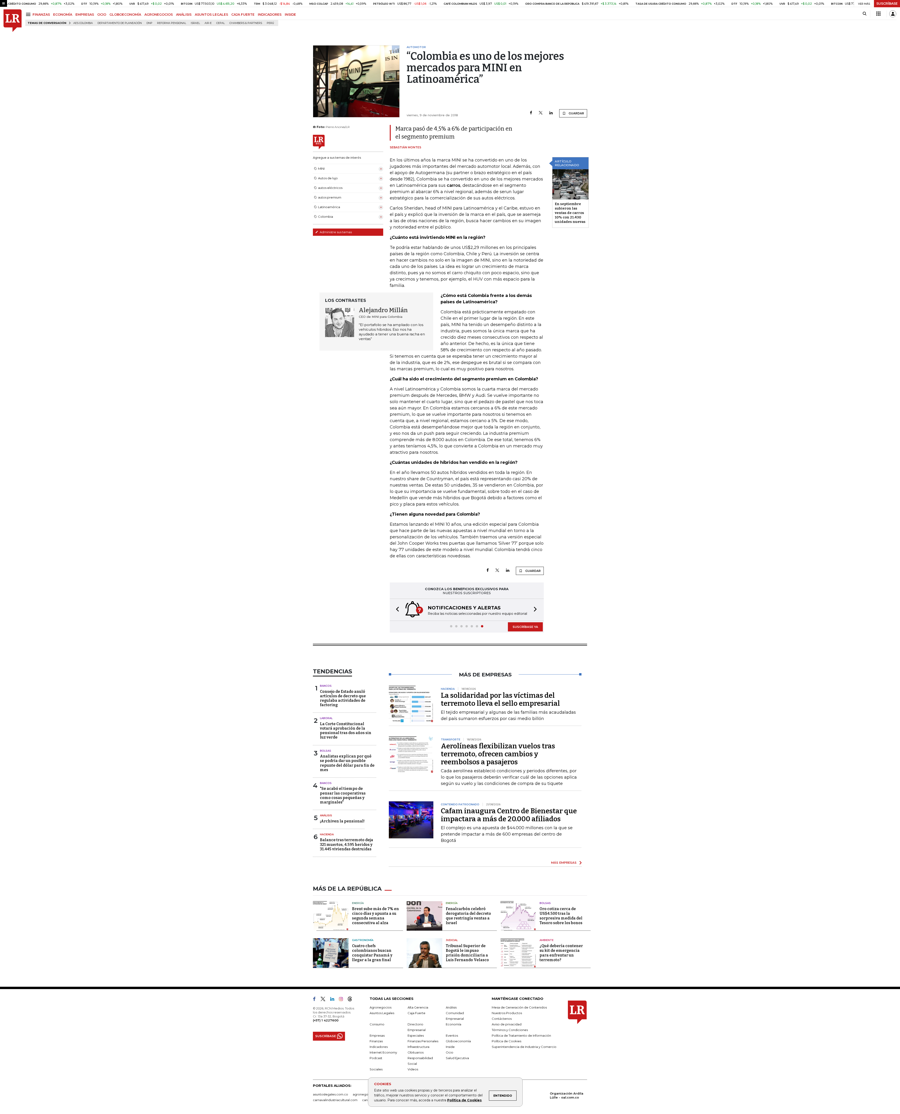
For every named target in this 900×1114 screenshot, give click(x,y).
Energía (358, 903)
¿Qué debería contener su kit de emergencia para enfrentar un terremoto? (561, 953)
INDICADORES (269, 14)
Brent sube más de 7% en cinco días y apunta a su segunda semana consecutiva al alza (375, 916)
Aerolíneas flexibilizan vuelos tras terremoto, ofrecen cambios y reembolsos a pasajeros (498, 754)
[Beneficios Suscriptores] (878, 13)
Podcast (376, 1058)
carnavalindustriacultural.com (335, 1100)
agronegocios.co (366, 1094)
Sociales (376, 1069)
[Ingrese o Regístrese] (892, 13)
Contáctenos (502, 1018)
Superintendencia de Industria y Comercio (524, 1047)
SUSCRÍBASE (887, 3)
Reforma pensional (171, 23)
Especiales (416, 1035)
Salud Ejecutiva (457, 1058)
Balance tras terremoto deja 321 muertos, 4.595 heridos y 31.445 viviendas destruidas (346, 844)
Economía (453, 1024)
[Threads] (352, 1000)
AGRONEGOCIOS (158, 14)
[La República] (13, 20)
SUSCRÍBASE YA (525, 627)
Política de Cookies (464, 1100)
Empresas (377, 1035)
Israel (195, 23)
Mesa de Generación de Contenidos (519, 1007)
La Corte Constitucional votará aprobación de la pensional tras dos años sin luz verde (345, 731)
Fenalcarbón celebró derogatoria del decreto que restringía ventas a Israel (468, 916)
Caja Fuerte (416, 1013)
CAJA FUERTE (243, 14)
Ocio (449, 1052)
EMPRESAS (84, 14)
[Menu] (29, 14)
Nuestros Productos (507, 1013)
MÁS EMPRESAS (564, 862)
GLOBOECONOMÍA (125, 14)
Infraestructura (418, 1047)
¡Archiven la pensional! (342, 821)
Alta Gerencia (418, 1007)
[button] (396, 610)
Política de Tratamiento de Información (521, 1035)
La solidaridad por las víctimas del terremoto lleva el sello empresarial (500, 699)
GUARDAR (576, 113)
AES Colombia (83, 23)
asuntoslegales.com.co (330, 1094)
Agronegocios (380, 1007)
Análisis (326, 815)
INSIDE (290, 14)
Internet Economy (383, 1052)
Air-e (208, 23)
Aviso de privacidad (506, 1024)
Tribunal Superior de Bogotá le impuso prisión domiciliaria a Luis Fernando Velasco (467, 953)
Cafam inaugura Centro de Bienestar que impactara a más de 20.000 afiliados (509, 815)
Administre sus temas (335, 232)
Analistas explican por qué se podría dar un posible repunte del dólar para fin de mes (347, 763)
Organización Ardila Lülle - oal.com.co (566, 1095)
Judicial (452, 940)
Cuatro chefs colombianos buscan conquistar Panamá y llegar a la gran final (372, 953)
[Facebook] (531, 113)
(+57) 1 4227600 (325, 1020)
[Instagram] (343, 1000)
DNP (149, 23)
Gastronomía (362, 940)
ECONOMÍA (62, 14)
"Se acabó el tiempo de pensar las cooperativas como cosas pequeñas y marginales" (343, 795)
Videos (413, 1069)
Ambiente (547, 940)
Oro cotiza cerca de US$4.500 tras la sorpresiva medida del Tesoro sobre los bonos (561, 916)
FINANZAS (41, 14)
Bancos (326, 685)
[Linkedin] (551, 113)
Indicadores (379, 1047)
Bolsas (325, 750)
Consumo (377, 1024)
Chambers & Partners (245, 23)
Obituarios (416, 1052)
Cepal (220, 23)
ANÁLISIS (183, 14)
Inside (450, 1047)
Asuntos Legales (382, 1013)
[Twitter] (541, 113)
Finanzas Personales (423, 1041)
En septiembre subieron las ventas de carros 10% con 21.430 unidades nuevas (570, 213)
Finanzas (376, 1041)
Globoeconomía (458, 1041)
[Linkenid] (334, 1000)
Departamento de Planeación (120, 23)
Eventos (452, 1035)
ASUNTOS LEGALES (211, 14)
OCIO (101, 14)
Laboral (326, 718)
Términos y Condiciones (510, 1030)
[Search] (864, 13)
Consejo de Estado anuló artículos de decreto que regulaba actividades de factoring (343, 698)
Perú (270, 23)
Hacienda (327, 834)
